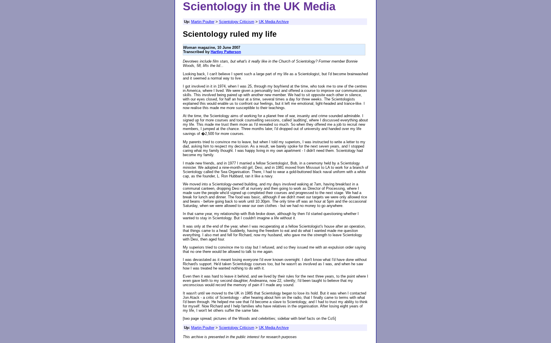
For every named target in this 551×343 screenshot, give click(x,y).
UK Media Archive (274, 22)
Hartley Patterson (226, 52)
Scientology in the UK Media (259, 6)
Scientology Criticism (236, 22)
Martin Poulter (202, 22)
